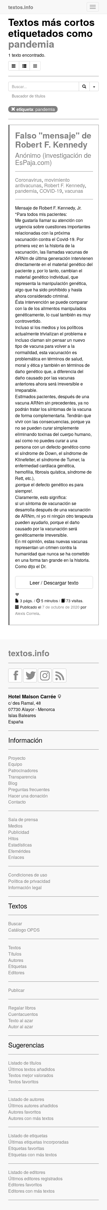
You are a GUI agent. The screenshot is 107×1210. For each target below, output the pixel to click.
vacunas (74, 190)
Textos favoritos (23, 1081)
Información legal (25, 887)
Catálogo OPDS (24, 930)
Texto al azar (20, 1020)
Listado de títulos (24, 1063)
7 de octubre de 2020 (61, 607)
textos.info (28, 653)
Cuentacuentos (23, 1014)
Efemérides (19, 851)
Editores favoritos (25, 1184)
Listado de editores (26, 1172)
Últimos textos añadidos (31, 1069)
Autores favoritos (24, 1112)
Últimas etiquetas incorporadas (38, 1142)
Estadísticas (20, 845)
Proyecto (17, 758)
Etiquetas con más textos (32, 1154)
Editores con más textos (31, 1191)
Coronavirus (28, 179)
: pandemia (35, 109)
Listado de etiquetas (27, 1135)
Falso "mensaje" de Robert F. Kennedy (53, 139)
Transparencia (22, 777)
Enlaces (16, 857)
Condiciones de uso (27, 875)
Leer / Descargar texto (54, 582)
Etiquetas (17, 966)
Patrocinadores (23, 770)
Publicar (16, 990)
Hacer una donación (28, 796)
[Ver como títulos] (24, 65)
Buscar (15, 923)
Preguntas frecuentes (29, 789)
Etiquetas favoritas (26, 1148)
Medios (15, 826)
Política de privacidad (29, 881)
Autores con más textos (31, 1118)
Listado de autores (26, 1099)
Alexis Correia (27, 613)
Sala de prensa (23, 819)
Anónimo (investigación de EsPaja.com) (53, 158)
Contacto (17, 802)
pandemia (31, 43)
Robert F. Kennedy (64, 185)
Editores (16, 972)
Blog (12, 783)
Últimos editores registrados (35, 1178)
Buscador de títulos (28, 96)
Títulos (14, 954)
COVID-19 (51, 190)
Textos (14, 947)
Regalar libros (22, 1008)
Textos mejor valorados (30, 1075)
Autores (15, 960)
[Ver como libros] (13, 65)
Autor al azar (20, 1026)
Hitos (13, 838)
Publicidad (18, 832)
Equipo (15, 764)
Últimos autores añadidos (33, 1105)
